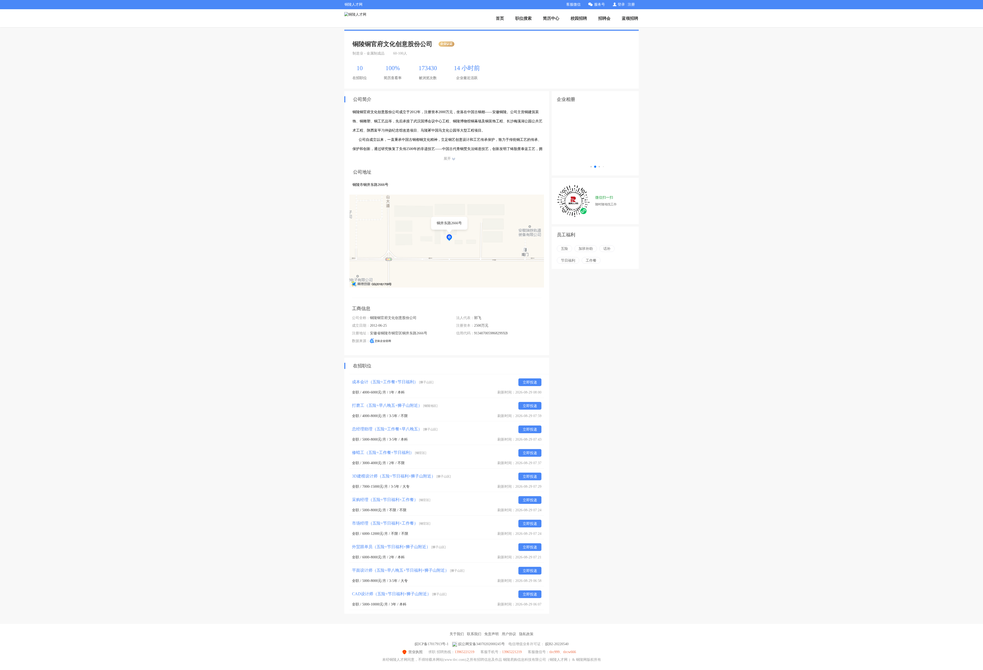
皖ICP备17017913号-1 (431, 644)
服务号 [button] (599, 4)
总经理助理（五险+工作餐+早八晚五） (394, 429)
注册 (631, 4)
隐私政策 (526, 634)
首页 (500, 18)
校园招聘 (579, 18)
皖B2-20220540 (557, 644)
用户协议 (509, 634)
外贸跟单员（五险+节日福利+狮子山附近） (399, 547)
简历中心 (551, 18)
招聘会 (604, 18)
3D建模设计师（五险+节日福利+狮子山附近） (401, 476)
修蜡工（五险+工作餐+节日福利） (389, 452)
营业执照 (415, 652)
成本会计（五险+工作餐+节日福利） (392, 382)
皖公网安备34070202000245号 (481, 644)
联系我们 (474, 634)
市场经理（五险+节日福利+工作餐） (391, 523)
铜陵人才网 (353, 4)
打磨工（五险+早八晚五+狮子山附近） (394, 405)
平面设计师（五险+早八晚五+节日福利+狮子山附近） (408, 570)
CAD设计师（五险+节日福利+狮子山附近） (399, 594)
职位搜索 (523, 18)
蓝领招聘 (630, 18)
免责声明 (491, 634)
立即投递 (530, 382)
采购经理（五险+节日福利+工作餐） (391, 499)
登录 (621, 4)
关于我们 (457, 634)
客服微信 (573, 4)
